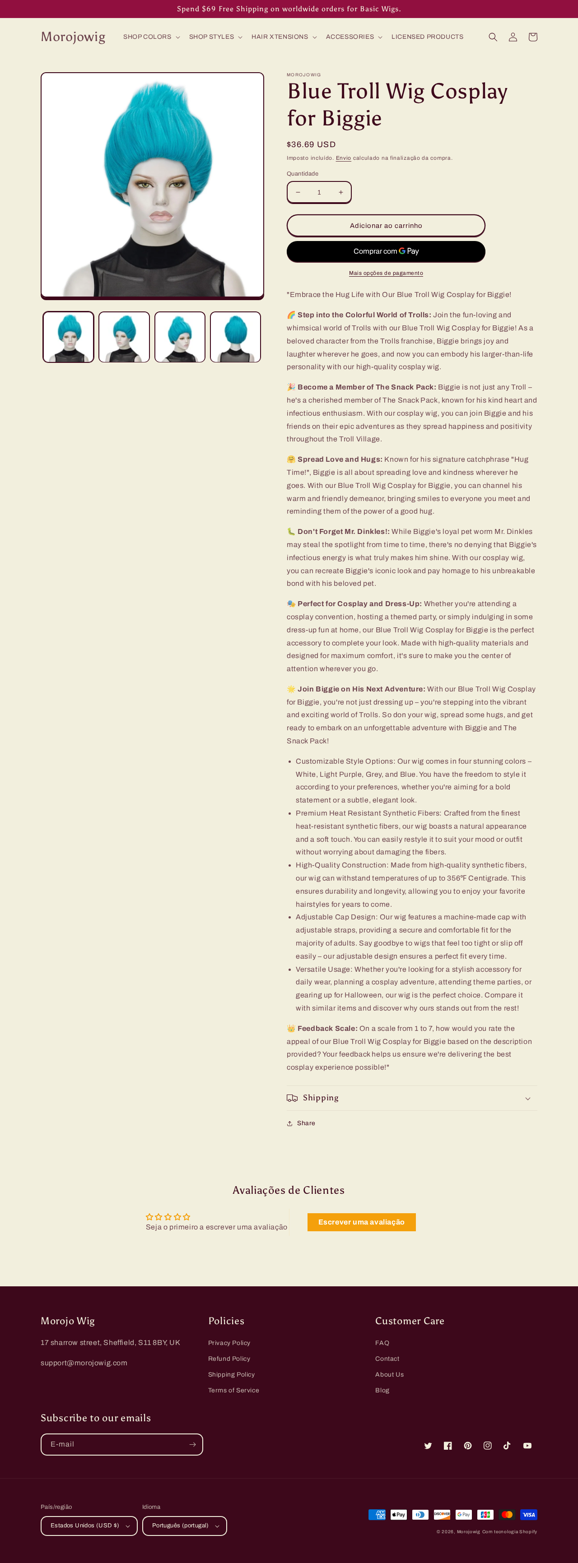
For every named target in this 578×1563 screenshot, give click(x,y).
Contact (387, 1358)
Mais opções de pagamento (386, 273)
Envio (344, 158)
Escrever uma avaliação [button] (361, 1222)
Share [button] (306, 1123)
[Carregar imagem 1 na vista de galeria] (68, 336)
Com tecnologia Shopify (509, 1531)
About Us (389, 1374)
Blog (382, 1390)
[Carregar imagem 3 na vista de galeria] (179, 336)
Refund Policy (229, 1358)
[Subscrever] (192, 1444)
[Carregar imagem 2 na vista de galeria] (123, 336)
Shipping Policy (231, 1374)
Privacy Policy (229, 1343)
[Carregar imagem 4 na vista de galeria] (235, 336)
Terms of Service (234, 1390)
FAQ (382, 1343)
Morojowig (468, 1531)
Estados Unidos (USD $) (85, 1525)
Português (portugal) (180, 1525)
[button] (151, 37)
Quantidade (302, 174)
